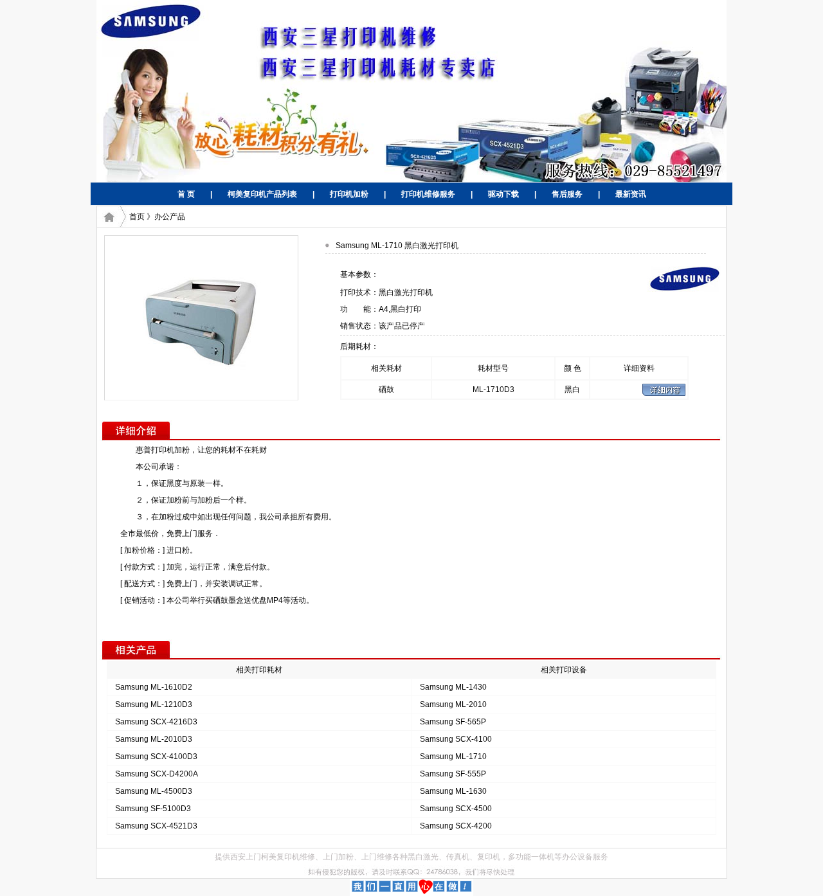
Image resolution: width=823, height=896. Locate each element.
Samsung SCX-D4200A (156, 773)
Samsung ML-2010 (453, 704)
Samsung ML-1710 (453, 756)
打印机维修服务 (428, 194)
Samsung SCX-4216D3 (156, 721)
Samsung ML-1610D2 (153, 687)
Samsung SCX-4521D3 (156, 825)
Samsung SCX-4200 (456, 825)
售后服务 (567, 194)
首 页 (186, 194)
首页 (137, 216)
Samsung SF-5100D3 (153, 808)
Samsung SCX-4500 (456, 808)
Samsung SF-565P (453, 721)
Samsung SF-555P (453, 773)
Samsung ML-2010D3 (153, 739)
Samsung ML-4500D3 (153, 791)
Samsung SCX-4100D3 (156, 756)
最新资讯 (630, 194)
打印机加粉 (349, 194)
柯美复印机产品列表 (262, 194)
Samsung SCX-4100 (456, 739)
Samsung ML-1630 (453, 791)
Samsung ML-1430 (453, 687)
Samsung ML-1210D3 (153, 704)
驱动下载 (503, 194)
